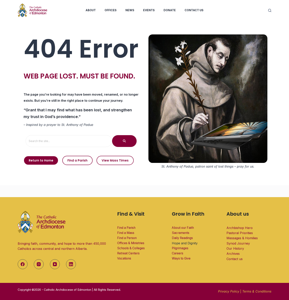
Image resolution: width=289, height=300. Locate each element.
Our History (235, 248)
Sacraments (180, 233)
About (91, 10)
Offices (111, 10)
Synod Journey (238, 243)
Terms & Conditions (256, 291)
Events (149, 10)
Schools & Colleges (131, 248)
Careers (177, 253)
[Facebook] (23, 264)
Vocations (124, 258)
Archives (233, 254)
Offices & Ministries (130, 243)
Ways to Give (181, 258)
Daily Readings (182, 238)
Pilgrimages (180, 248)
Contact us (234, 259)
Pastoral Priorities (239, 233)
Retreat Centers (128, 253)
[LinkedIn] (71, 264)
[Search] (269, 10)
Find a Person (127, 238)
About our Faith (183, 228)
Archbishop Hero (239, 228)
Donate (170, 10)
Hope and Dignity (185, 243)
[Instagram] (39, 264)
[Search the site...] (124, 141)
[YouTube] (55, 264)
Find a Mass (125, 233)
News (129, 10)
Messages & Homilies (242, 238)
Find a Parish (126, 228)
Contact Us (194, 10)
